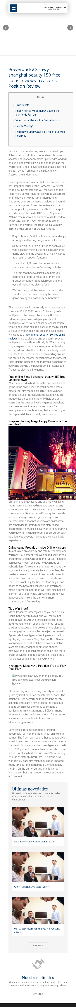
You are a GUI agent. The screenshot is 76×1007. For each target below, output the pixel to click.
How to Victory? (24, 126)
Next (70, 28)
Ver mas (38, 945)
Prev (6, 28)
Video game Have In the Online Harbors (38, 120)
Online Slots (22, 105)
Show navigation (13, 8)
